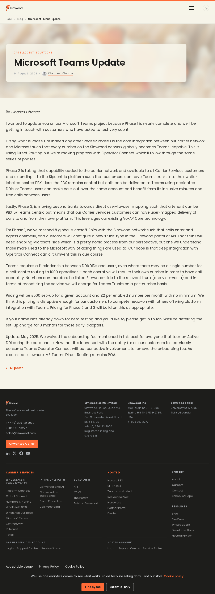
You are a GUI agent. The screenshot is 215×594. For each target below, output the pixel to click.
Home (9, 19)
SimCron (178, 519)
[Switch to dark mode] (206, 8)
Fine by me (93, 587)
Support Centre (27, 548)
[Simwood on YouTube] (28, 453)
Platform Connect (18, 491)
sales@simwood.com (21, 433)
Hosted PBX (115, 480)
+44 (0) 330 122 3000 (20, 423)
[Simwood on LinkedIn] (8, 453)
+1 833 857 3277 (16, 428)
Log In (10, 548)
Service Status (51, 548)
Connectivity (14, 524)
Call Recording (50, 507)
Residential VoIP (118, 497)
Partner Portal (117, 508)
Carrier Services (20, 472)
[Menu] (192, 8)
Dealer (112, 513)
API (76, 487)
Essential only (120, 587)
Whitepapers (181, 525)
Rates (10, 535)
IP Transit (12, 529)
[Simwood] (14, 8)
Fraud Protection (51, 501)
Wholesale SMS (16, 507)
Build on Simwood (86, 503)
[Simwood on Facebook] (21, 453)
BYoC (77, 492)
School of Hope (182, 496)
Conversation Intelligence (49, 494)
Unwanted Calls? (22, 444)
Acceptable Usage (19, 566)
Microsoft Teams (17, 518)
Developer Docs (183, 530)
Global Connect (16, 496)
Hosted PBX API (182, 536)
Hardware (114, 502)
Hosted (114, 472)
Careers (177, 485)
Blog (20, 19)
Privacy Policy (49, 566)
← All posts (15, 368)
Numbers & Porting (18, 502)
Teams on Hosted (120, 491)
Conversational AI (52, 487)
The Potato (81, 498)
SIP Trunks (114, 486)
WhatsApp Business (19, 513)
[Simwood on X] (14, 453)
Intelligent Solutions (33, 52)
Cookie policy (174, 576)
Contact (177, 491)
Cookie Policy (74, 566)
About (176, 479)
